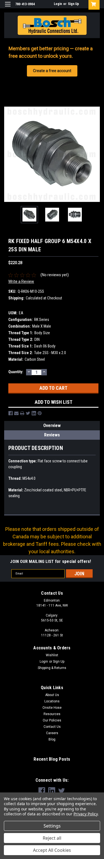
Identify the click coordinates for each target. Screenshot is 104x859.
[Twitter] (28, 413)
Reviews (52, 435)
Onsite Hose (52, 708)
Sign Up (73, 4)
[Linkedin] (34, 413)
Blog (52, 739)
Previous (8, 154)
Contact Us (52, 727)
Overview (52, 425)
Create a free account (52, 70)
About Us (52, 695)
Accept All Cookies (52, 850)
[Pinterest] (39, 413)
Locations (52, 701)
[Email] (16, 413)
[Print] (22, 413)
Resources (52, 714)
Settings (52, 826)
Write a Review (21, 281)
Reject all (52, 838)
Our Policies (52, 720)
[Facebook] (10, 413)
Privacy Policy (85, 813)
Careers (52, 733)
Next (96, 154)
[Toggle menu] (7, 7)
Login (58, 4)
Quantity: (15, 372)
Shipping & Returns (52, 668)
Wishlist (52, 655)
